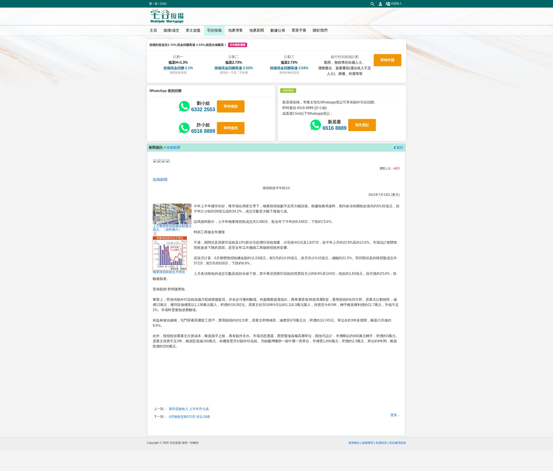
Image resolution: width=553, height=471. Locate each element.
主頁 (153, 30)
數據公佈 (277, 30)
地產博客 (235, 30)
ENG (163, 3)
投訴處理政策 (397, 442)
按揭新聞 (173, 147)
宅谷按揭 (214, 30)
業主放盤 (193, 30)
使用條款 (354, 442)
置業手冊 (299, 30)
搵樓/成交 (171, 30)
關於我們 (320, 30)
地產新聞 (256, 30)
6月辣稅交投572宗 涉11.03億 (189, 416)
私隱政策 (381, 442)
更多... (395, 415)
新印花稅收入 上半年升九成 (189, 409)
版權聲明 (367, 442)
